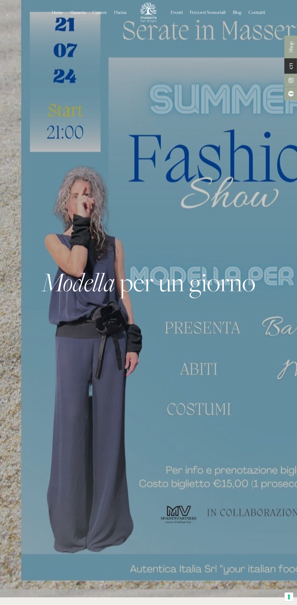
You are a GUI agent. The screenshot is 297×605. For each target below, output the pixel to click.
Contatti (257, 12)
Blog (237, 12)
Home (57, 12)
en (290, 66)
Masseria (78, 12)
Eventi (177, 12)
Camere (100, 12)
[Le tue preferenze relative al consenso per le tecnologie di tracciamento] (288, 596)
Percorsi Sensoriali (208, 12)
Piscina (120, 12)
